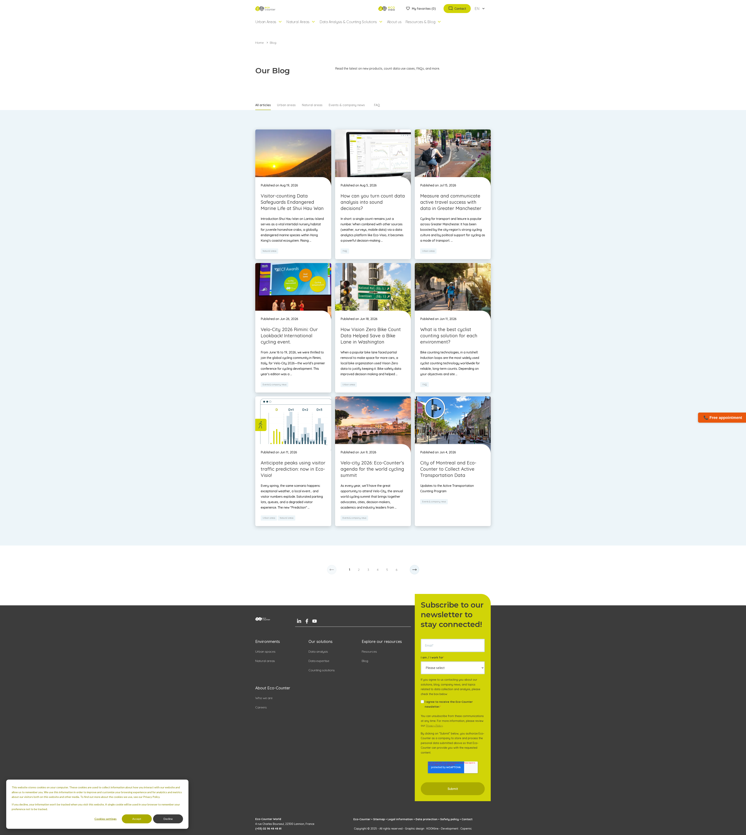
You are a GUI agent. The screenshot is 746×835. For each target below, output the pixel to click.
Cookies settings (105, 818)
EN (477, 8)
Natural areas (312, 105)
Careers (261, 707)
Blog (365, 661)
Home (259, 43)
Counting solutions (322, 670)
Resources (369, 651)
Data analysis (318, 651)
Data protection (426, 819)
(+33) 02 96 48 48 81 (268, 828)
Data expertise (319, 661)
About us (394, 21)
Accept (136, 818)
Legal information (400, 819)
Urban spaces (265, 651)
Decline (168, 818)
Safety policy (449, 819)
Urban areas (286, 105)
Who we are (264, 698)
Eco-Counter (361, 819)
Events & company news (347, 105)
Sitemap (379, 819)
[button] (331, 569)
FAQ (377, 105)
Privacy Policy (434, 725)
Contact (467, 819)
